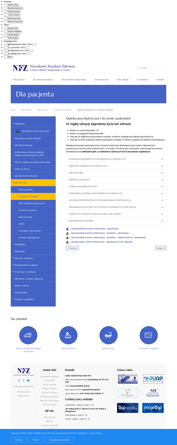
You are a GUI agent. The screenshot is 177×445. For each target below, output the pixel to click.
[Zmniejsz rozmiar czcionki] (5, 47)
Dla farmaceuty (102, 79)
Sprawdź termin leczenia (26, 175)
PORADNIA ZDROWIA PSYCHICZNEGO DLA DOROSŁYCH (97, 159)
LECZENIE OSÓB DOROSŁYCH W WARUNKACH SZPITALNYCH (100, 200)
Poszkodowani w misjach (26, 265)
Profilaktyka (20, 244)
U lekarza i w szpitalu (28, 196)
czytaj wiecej (129, 393)
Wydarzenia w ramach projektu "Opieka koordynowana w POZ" (29, 153)
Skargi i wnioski (22, 285)
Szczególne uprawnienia (30, 230)
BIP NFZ (49, 421)
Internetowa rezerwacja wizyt (35, 131)
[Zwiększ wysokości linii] (31, 50)
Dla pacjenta (18, 79)
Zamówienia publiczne (49, 376)
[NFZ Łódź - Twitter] (19, 380)
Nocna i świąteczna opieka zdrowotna (32, 162)
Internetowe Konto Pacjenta (28, 138)
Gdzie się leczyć (22, 169)
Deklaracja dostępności (23, 386)
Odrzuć (36, 440)
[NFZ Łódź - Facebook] (23, 380)
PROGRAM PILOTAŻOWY (81, 221)
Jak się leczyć (21, 182)
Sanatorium (20, 251)
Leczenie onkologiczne (29, 237)
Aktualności (20, 123)
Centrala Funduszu (49, 392)
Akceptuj (19, 440)
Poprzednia (73, 248)
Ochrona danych (49, 404)
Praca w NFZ (49, 380)
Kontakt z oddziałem (24, 299)
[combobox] (150, 67)
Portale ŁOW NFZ (49, 388)
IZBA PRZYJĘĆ (76, 173)
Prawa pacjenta (26, 189)
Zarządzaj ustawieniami (59, 440)
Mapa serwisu (23, 395)
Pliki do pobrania (49, 384)
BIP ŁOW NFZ (49, 417)
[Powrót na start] (69, 68)
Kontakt (160, 79)
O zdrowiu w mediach (25, 272)
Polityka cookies (23, 391)
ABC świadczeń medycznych (32, 203)
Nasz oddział (122, 79)
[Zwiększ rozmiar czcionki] (27, 47)
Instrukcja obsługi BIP (49, 425)
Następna (160, 248)
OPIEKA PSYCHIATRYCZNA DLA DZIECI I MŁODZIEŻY (95, 214)
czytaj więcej (129, 379)
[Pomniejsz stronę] (5, 44)
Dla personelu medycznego (74, 79)
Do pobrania (142, 79)
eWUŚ (21, 224)
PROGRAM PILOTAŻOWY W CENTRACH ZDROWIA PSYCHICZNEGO (102, 207)
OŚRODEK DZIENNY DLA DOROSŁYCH (88, 166)
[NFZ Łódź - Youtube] (28, 380)
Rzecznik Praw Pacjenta (49, 400)
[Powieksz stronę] (34, 44)
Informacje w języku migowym (29, 278)
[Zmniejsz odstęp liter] (5, 53)
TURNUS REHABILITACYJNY (83, 186)
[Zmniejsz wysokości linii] (5, 50)
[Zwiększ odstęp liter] (29, 53)
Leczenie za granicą (28, 210)
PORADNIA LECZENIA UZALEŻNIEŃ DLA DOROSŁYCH (96, 193)
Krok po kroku (25, 217)
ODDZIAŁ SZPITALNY (79, 180)
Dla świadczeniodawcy (43, 79)
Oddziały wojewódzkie (50, 396)
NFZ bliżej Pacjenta (23, 145)
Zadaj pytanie (21, 292)
